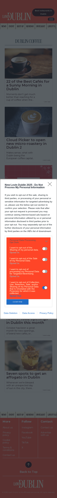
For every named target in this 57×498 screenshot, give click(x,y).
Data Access (28, 313)
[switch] (44, 248)
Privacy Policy (46, 313)
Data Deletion (10, 313)
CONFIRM (17, 302)
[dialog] (28, 249)
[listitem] (28, 241)
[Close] (51, 185)
